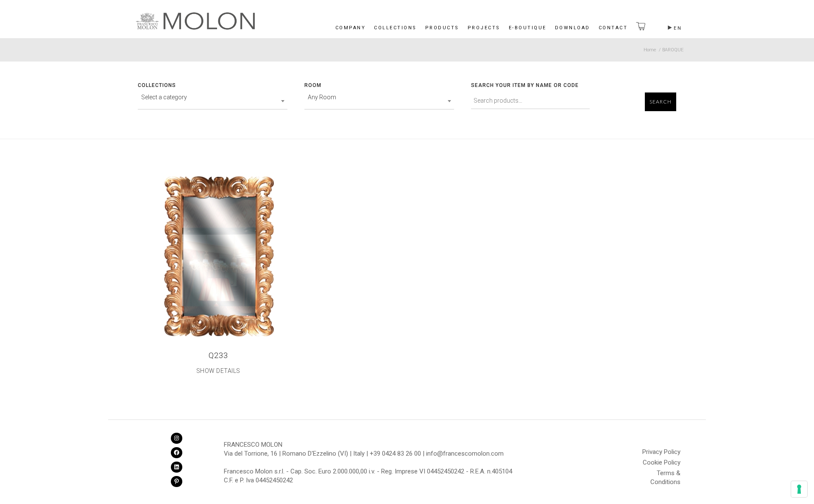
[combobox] (212, 100)
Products (442, 28)
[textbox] (212, 97)
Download (572, 28)
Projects (484, 28)
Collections (395, 28)
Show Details (218, 370)
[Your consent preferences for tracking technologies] (799, 489)
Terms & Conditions (665, 474)
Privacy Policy (661, 452)
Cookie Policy (661, 462)
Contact (613, 28)
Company (350, 28)
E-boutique (527, 28)
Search (661, 101)
